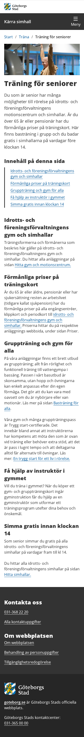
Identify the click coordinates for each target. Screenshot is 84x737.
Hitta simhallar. (17, 574)
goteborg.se (14, 702)
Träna (24, 36)
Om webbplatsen (19, 642)
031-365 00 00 (16, 723)
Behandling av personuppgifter (31, 652)
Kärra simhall (17, 21)
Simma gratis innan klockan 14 (37, 204)
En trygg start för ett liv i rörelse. (41, 458)
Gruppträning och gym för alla (37, 190)
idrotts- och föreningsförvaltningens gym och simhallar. (39, 320)
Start (8, 36)
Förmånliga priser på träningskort (40, 183)
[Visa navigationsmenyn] (75, 21)
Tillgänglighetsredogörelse (27, 662)
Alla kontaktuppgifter (22, 621)
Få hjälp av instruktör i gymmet (37, 197)
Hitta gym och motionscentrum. (43, 264)
